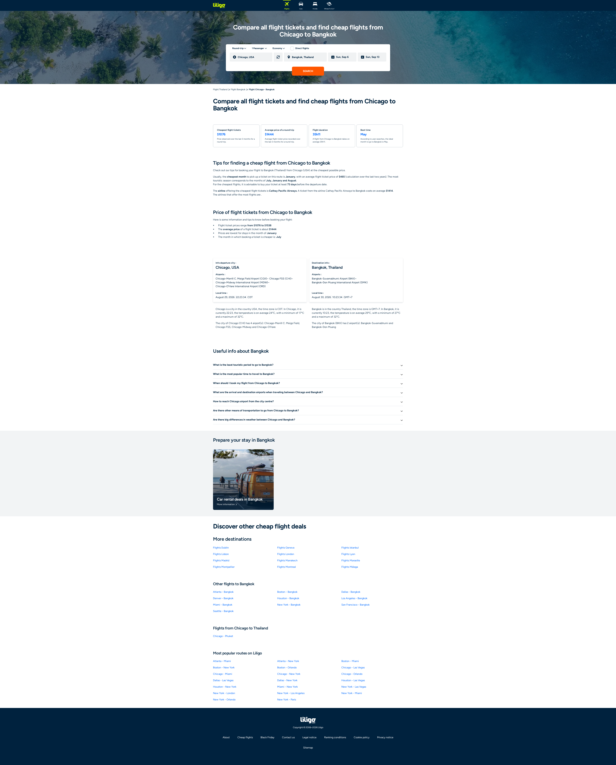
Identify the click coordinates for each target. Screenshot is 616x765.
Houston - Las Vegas (353, 680)
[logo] (219, 5)
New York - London (224, 693)
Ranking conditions (335, 737)
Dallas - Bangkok (350, 591)
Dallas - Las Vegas (223, 680)
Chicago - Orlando (351, 673)
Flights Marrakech (287, 560)
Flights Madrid (221, 560)
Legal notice (309, 737)
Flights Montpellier (224, 566)
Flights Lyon (348, 554)
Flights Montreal (286, 566)
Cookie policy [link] (361, 737)
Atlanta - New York (288, 661)
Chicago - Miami (222, 673)
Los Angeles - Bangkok (354, 598)
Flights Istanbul (350, 547)
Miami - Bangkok (222, 604)
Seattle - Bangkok (223, 611)
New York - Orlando (224, 699)
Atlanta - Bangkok (223, 591)
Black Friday (267, 737)
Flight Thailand (220, 89)
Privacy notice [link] (385, 737)
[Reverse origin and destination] (278, 57)
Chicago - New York (288, 673)
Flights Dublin (221, 547)
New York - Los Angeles (290, 693)
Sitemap (308, 747)
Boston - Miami (350, 661)
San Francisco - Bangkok (355, 604)
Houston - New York (224, 686)
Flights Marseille (350, 560)
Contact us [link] (288, 737)
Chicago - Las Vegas (353, 667)
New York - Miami (351, 693)
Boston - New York (224, 667)
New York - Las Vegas (353, 686)
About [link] (226, 737)
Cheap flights (245, 737)
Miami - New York (287, 686)
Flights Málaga (349, 566)
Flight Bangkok (238, 89)
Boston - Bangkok (287, 591)
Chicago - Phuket (223, 636)
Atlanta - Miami (222, 661)
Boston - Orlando (287, 667)
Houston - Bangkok (288, 598)
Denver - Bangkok (223, 598)
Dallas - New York (287, 680)
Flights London (285, 554)
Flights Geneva (285, 547)
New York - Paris (286, 699)
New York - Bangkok (288, 604)
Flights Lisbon (221, 554)
